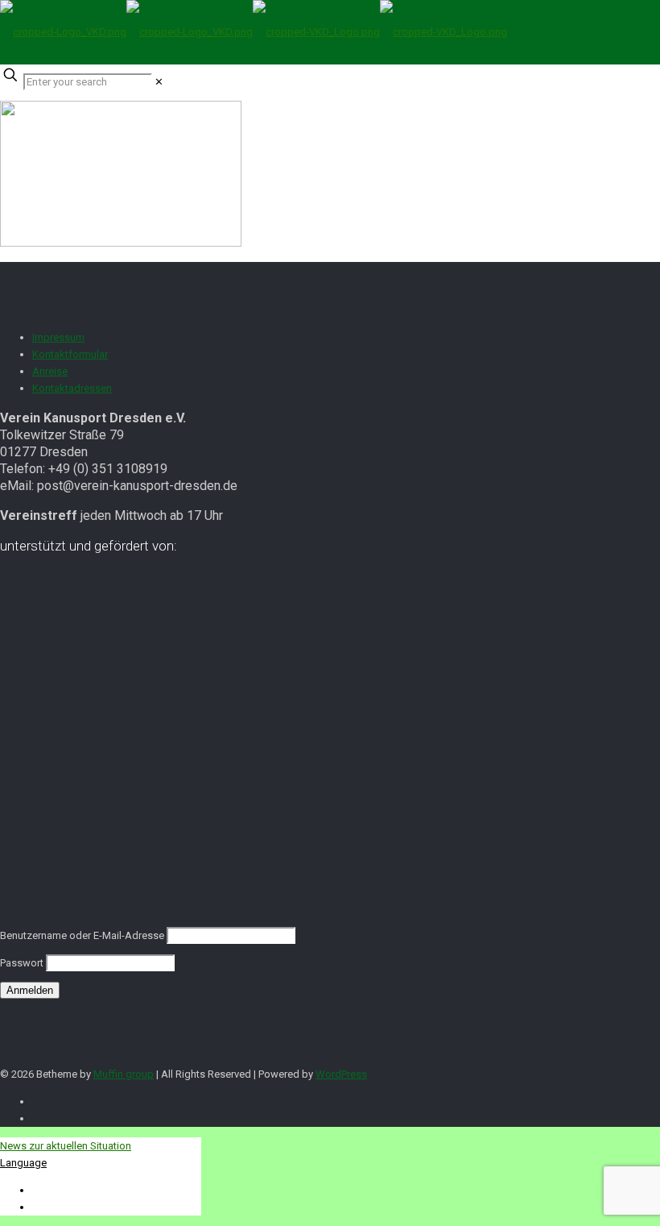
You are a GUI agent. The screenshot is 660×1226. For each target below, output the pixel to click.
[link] (159, 82)
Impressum (58, 337)
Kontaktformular (70, 354)
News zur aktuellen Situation (65, 1146)
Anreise (50, 371)
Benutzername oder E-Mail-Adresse (82, 935)
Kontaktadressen (72, 388)
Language (23, 1163)
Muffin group (123, 1074)
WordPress (341, 1074)
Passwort (21, 963)
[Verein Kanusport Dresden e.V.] (253, 32)
